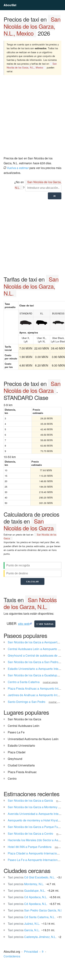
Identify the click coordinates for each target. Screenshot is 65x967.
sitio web (24, 624)
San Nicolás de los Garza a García (30, 800)
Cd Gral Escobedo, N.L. (31, 877)
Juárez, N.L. (24, 923)
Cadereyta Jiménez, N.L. (32, 937)
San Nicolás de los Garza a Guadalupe (33, 675)
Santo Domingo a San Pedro (26, 702)
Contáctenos (12, 956)
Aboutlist (10, 5)
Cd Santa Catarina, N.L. (31, 917)
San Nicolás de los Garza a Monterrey (32, 807)
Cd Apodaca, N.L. (27, 897)
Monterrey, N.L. (26, 884)
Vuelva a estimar (17, 168)
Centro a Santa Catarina (24, 682)
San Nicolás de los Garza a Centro (30, 833)
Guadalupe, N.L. (27, 890)
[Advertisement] (32, 117)
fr (43, 951)
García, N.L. (24, 930)
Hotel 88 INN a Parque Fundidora (29, 847)
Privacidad (31, 951)
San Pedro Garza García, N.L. (35, 910)
